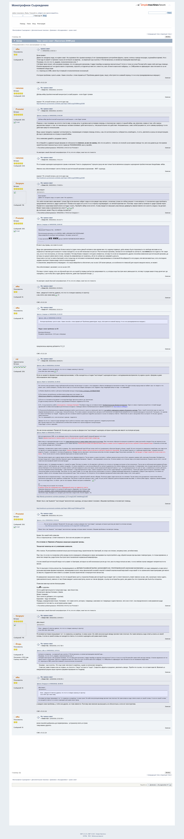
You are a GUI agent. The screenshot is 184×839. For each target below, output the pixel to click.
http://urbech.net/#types (120, 406)
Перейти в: (143, 785)
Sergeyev (20, 183)
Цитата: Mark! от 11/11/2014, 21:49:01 (48, 382)
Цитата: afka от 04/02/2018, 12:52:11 (50, 318)
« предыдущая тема (153, 34)
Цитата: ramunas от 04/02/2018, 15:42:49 (49, 115)
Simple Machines (101, 834)
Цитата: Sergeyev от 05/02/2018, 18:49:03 (50, 683)
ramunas (19, 88)
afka (17, 49)
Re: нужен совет (47, 88)
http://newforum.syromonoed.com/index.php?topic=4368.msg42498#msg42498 (61, 103)
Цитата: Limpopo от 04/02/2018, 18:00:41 (49, 224)
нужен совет (45, 49)
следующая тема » (166, 34)
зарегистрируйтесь (52, 13)
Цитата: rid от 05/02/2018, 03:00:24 (48, 520)
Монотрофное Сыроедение (30, 5)
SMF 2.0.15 (83, 834)
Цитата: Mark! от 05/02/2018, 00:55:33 (48, 432)
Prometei (20, 109)
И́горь (18, 644)
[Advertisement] (87, 753)
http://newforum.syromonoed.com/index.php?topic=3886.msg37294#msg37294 (61, 508)
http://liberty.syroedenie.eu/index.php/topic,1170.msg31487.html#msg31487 (62, 496)
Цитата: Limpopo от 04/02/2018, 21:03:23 (49, 314)
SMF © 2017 (91, 834)
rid (17, 359)
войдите (40, 13)
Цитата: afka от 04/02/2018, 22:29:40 (48, 365)
